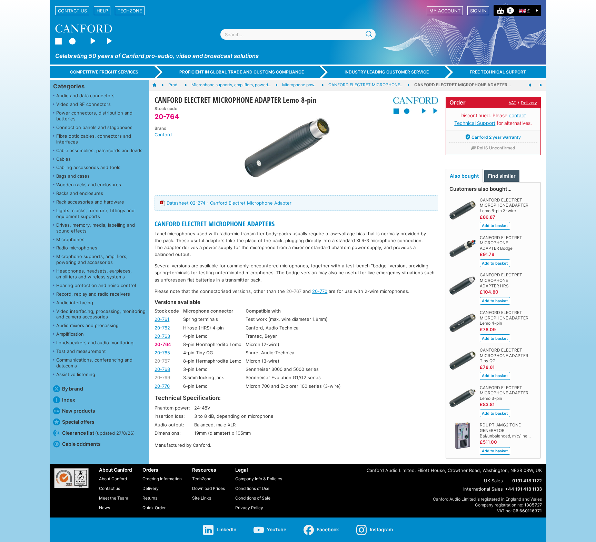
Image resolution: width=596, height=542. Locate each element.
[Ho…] (158, 85)
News (104, 507)
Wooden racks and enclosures (88, 184)
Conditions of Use (252, 488)
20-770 (319, 291)
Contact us (72, 10)
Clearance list (98, 433)
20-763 (162, 336)
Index (68, 400)
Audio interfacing (74, 302)
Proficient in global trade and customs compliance (241, 72)
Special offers (78, 422)
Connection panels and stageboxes (94, 127)
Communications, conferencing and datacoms (94, 362)
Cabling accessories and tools (88, 167)
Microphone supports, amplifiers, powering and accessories (92, 259)
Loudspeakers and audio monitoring (94, 342)
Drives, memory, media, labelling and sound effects (95, 228)
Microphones (70, 239)
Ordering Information (162, 478)
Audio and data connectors (85, 95)
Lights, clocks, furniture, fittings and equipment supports (95, 213)
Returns (149, 498)
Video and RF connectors (83, 104)
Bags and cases (73, 176)
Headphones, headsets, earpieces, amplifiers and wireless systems (94, 273)
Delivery (529, 102)
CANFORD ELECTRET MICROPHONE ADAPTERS (215, 223)
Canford (163, 134)
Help (102, 10)
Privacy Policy (249, 507)
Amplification (70, 334)
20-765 (162, 352)
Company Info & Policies (258, 478)
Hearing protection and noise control (96, 285)
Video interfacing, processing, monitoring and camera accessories (101, 314)
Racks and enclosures (79, 193)
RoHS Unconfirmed (496, 147)
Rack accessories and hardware (90, 202)
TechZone (130, 10)
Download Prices (208, 488)
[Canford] (413, 105)
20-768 (162, 369)
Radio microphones (76, 247)
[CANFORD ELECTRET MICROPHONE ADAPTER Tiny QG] (540, 85)
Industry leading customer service (387, 72)
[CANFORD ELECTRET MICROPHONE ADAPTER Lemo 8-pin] (287, 147)
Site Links (201, 498)
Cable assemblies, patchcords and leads (99, 150)
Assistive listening (75, 374)
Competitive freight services (104, 72)
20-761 (162, 319)
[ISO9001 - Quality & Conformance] (71, 478)
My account (444, 10)
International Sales (483, 489)
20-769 (162, 377)
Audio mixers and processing (87, 325)
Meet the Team (113, 498)
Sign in (478, 10)
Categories (69, 86)
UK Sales (493, 480)
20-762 (162, 328)
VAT (512, 102)
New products (78, 411)
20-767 (293, 291)
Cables (63, 159)
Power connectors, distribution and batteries (94, 115)
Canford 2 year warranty (496, 137)
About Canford (113, 478)
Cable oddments (81, 444)
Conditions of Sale (252, 498)
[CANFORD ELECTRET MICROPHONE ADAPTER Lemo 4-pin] (529, 85)
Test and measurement (81, 351)
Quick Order (154, 507)
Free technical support (498, 72)
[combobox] (298, 34)
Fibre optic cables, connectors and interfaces (93, 139)
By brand (72, 389)
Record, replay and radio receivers (93, 294)
